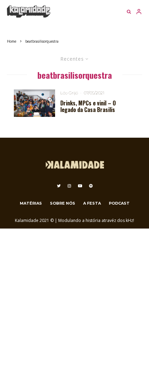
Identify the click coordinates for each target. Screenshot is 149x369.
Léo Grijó (69, 92)
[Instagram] (69, 186)
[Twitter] (58, 186)
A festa (92, 203)
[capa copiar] (34, 103)
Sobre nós (62, 203)
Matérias (31, 203)
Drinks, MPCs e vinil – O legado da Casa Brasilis (88, 106)
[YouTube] (80, 186)
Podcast (119, 203)
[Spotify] (91, 186)
